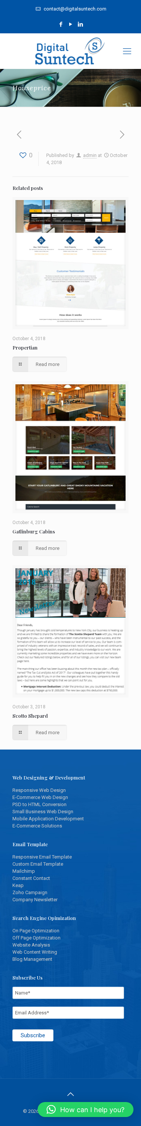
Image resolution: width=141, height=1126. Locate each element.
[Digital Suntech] (70, 51)
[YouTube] (70, 24)
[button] (85, 1109)
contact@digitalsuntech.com (74, 9)
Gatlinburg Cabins (33, 531)
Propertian (25, 347)
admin (90, 155)
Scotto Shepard (30, 715)
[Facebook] (61, 24)
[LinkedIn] (80, 24)
